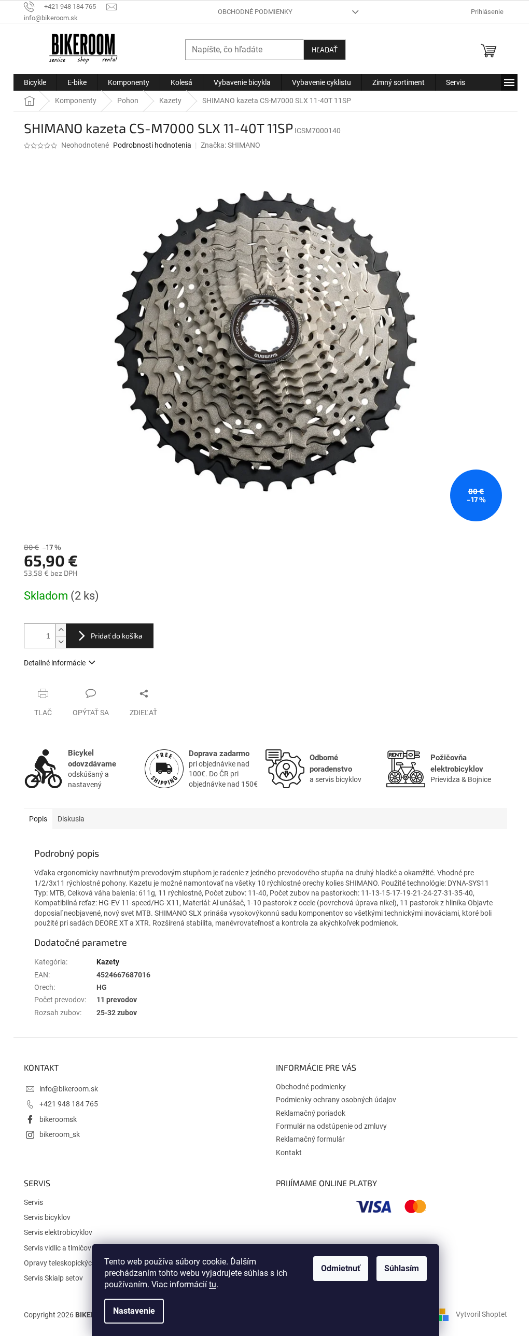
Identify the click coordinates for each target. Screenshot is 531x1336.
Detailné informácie (55, 663)
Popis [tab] (38, 819)
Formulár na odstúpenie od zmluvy (331, 1126)
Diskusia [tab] (71, 819)
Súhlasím (401, 1268)
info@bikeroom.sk (68, 1089)
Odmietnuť (340, 1268)
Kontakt (289, 1152)
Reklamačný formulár (310, 1139)
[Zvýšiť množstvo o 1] (60, 630)
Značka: (230, 145)
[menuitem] (35, 82)
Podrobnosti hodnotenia (152, 145)
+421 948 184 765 (68, 1104)
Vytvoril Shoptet (481, 1314)
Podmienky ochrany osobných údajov (336, 1100)
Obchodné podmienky (255, 12)
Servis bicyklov (47, 1217)
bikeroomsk (58, 1119)
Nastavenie (134, 1311)
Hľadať (325, 49)
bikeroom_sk (59, 1134)
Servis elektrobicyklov (58, 1232)
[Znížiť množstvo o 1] (60, 642)
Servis (33, 1202)
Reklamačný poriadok (310, 1113)
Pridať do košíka (117, 635)
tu (212, 1284)
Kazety (107, 962)
